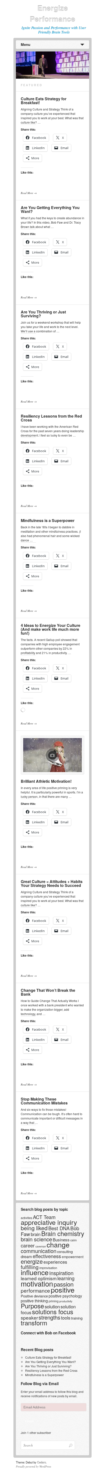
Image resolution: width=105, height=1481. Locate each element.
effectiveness (47, 1256)
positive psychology (65, 1295)
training (77, 1318)
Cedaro (41, 1462)
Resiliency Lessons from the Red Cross (51, 418)
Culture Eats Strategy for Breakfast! (43, 100)
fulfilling (30, 1267)
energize (32, 1261)
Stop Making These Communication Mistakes (44, 1101)
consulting (65, 1251)
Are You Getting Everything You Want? (50, 209)
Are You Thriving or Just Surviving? (43, 314)
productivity (65, 1301)
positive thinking (34, 1300)
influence (35, 1272)
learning (65, 1278)
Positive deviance (34, 1295)
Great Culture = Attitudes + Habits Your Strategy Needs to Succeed (52, 883)
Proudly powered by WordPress (33, 1466)
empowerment (73, 1256)
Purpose (32, 1305)
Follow (29, 1421)
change (58, 1244)
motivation (37, 1283)
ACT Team (44, 1216)
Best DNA (59, 1228)
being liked (34, 1228)
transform (34, 1322)
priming (54, 1301)
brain (36, 1234)
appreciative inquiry (49, 1222)
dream (26, 1256)
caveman (40, 1246)
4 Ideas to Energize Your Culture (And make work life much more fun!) (50, 629)
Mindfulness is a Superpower (47, 520)
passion (64, 1284)
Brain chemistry (62, 1233)
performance (35, 1290)
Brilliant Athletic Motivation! (46, 781)
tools (65, 1317)
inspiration (61, 1273)
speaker (29, 1317)
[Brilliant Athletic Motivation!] (52, 755)
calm (73, 1240)
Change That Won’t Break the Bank (48, 992)
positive (62, 1290)
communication (38, 1250)
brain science (36, 1239)
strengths (49, 1317)
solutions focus (52, 1311)
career (28, 1245)
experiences (55, 1262)
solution (52, 1306)
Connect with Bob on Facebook (48, 1333)
